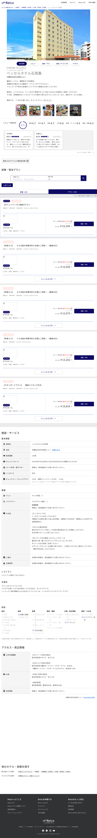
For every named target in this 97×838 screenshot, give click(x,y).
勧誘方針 (21, 826)
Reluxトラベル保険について (17, 806)
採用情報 (71, 809)
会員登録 (64, 2)
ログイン (72, 2)
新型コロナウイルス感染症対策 (14, 161)
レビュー (33, 64)
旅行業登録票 (75, 826)
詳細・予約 (84, 224)
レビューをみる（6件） (84, 152)
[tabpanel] (48, 34)
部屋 (24, 192)
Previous (9, 34)
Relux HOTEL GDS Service (77, 813)
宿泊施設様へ (12, 809)
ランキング (41, 806)
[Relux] (8, 2)
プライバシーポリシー (39, 826)
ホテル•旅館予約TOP (7, 7)
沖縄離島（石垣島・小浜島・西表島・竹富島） (34, 7)
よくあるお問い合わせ (75, 803)
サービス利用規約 (29, 826)
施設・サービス (61, 64)
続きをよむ (48, 100)
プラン (73, 192)
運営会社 (71, 806)
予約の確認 (91, 2)
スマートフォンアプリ (15, 813)
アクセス (75, 64)
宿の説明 (21, 64)
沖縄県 (17, 7)
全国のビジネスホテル (25, 771)
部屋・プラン (46, 64)
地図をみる (56, 450)
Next (87, 34)
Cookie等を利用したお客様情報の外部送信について (58, 826)
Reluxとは (82, 2)
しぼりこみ (7, 185)
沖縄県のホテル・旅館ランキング (29, 776)
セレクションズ (43, 809)
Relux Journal (43, 803)
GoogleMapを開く (89, 697)
